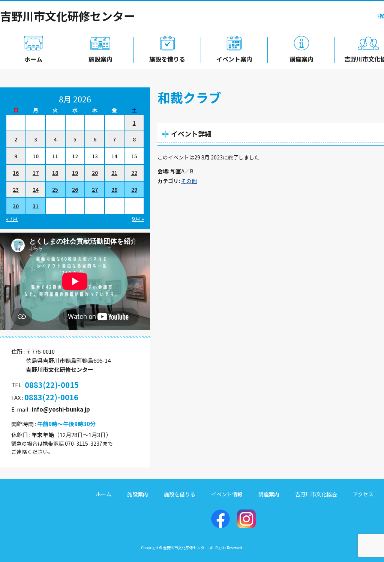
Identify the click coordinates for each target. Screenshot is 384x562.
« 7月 (12, 218)
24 (36, 189)
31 (36, 206)
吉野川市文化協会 (316, 494)
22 (134, 172)
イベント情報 (227, 494)
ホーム (33, 58)
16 (16, 172)
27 (95, 189)
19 (75, 172)
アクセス (363, 494)
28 (114, 189)
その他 (189, 181)
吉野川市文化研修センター (67, 16)
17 (36, 172)
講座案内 (302, 58)
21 (114, 172)
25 (55, 189)
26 (75, 189)
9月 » (138, 218)
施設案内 (100, 58)
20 (95, 172)
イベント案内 (234, 58)
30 (16, 206)
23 (16, 189)
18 (55, 172)
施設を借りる (167, 58)
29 (134, 189)
